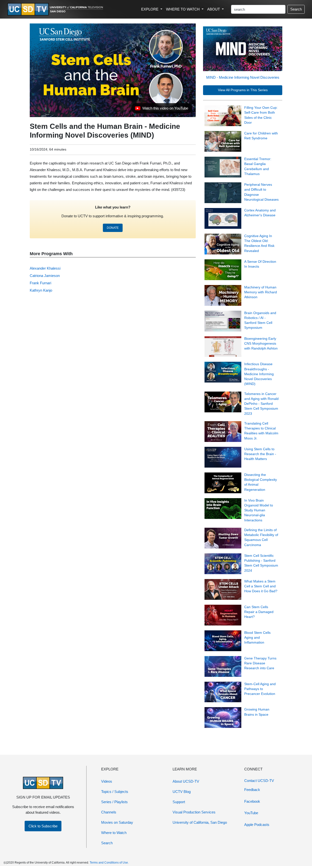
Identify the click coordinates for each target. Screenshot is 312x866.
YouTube (251, 813)
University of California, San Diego (200, 822)
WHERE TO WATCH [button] (183, 9)
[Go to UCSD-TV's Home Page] (56, 9)
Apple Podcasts (256, 824)
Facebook (252, 801)
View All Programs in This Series (243, 90)
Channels (108, 812)
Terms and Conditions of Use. (109, 862)
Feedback (252, 790)
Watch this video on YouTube (161, 109)
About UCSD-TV (186, 781)
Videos (106, 781)
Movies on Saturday (117, 822)
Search (296, 9)
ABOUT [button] (214, 9)
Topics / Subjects (114, 791)
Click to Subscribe (43, 826)
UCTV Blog (182, 791)
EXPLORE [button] (150, 9)
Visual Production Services (194, 812)
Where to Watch (114, 833)
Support (179, 802)
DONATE (113, 228)
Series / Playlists (114, 802)
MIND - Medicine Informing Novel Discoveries (242, 77)
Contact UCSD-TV (259, 780)
